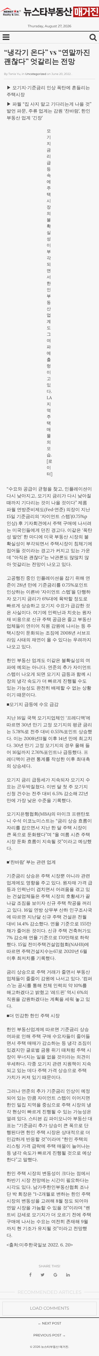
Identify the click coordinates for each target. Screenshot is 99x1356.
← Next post (49, 1324)
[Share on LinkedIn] (68, 1275)
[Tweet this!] (42, 1275)
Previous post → (49, 1335)
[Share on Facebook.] (30, 1275)
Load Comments (49, 1308)
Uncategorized (35, 74)
